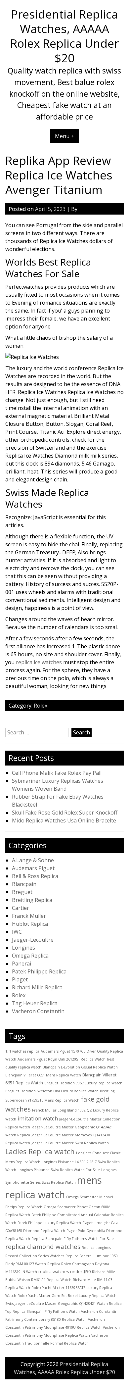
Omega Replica (30, 955)
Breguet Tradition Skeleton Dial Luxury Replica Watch (52, 1091)
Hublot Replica (30, 923)
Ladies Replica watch (40, 1151)
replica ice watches (39, 662)
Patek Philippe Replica (39, 971)
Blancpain (24, 884)
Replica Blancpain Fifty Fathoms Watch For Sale (72, 1238)
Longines (23, 947)
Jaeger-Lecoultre (33, 939)
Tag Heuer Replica (35, 1003)
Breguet (22, 892)
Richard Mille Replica (37, 987)
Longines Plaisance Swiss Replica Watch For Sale (59, 1169)
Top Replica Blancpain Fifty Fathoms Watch (42, 1311)
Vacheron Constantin (38, 1011)
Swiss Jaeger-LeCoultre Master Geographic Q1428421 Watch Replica (63, 1303)
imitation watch (38, 1118)
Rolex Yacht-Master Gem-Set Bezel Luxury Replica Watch (67, 1295)
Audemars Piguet (33, 868)
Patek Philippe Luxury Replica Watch (49, 1222)
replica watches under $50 (64, 1271)
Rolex (40, 705)
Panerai (21, 963)
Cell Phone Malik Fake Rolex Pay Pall (57, 772)
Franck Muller (29, 915)
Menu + (64, 136)
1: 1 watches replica (22, 1051)
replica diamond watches (42, 1246)
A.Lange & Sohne (33, 860)
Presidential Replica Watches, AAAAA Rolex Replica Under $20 (64, 36)
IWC (17, 931)
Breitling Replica (32, 900)
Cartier (20, 908)
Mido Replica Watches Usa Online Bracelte (64, 820)
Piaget (20, 979)
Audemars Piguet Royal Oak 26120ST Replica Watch (62, 1059)
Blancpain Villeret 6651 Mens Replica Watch (43, 1075)
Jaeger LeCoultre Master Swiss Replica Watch (70, 1143)
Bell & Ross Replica (35, 876)
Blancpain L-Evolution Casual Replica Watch (80, 1067)
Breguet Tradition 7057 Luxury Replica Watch (83, 1083)
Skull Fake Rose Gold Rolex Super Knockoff (64, 812)
